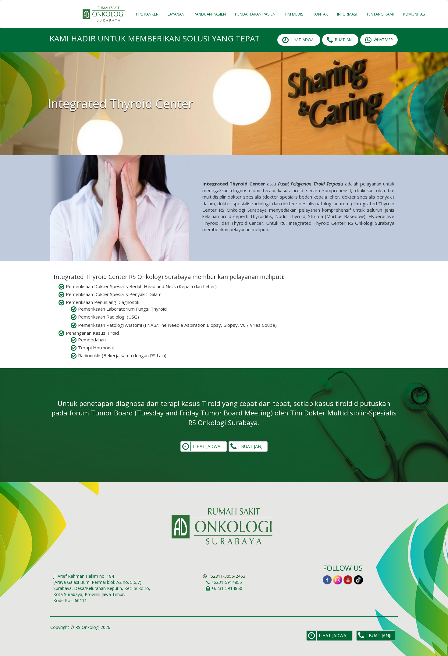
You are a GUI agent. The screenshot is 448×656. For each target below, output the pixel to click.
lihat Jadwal (303, 39)
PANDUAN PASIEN (210, 14)
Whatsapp (383, 39)
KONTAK (320, 14)
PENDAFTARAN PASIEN (255, 14)
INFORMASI (347, 14)
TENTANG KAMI (380, 14)
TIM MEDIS (294, 14)
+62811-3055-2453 (226, 576)
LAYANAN (176, 14)
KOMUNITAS (414, 14)
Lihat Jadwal (208, 446)
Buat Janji (344, 39)
